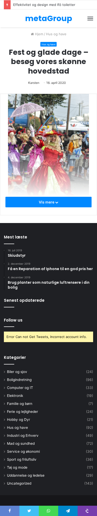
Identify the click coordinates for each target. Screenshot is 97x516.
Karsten (33, 83)
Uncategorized (19, 483)
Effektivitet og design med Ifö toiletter (44, 5)
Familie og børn (19, 404)
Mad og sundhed (21, 443)
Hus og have (56, 34)
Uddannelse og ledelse (25, 475)
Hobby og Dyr (18, 419)
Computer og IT (20, 388)
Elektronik (15, 396)
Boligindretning (19, 380)
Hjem (38, 34)
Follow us (13, 320)
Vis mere (47, 202)
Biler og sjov (17, 372)
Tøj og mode (17, 467)
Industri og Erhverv (23, 435)
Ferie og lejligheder (22, 412)
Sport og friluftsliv (21, 459)
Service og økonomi (23, 451)
